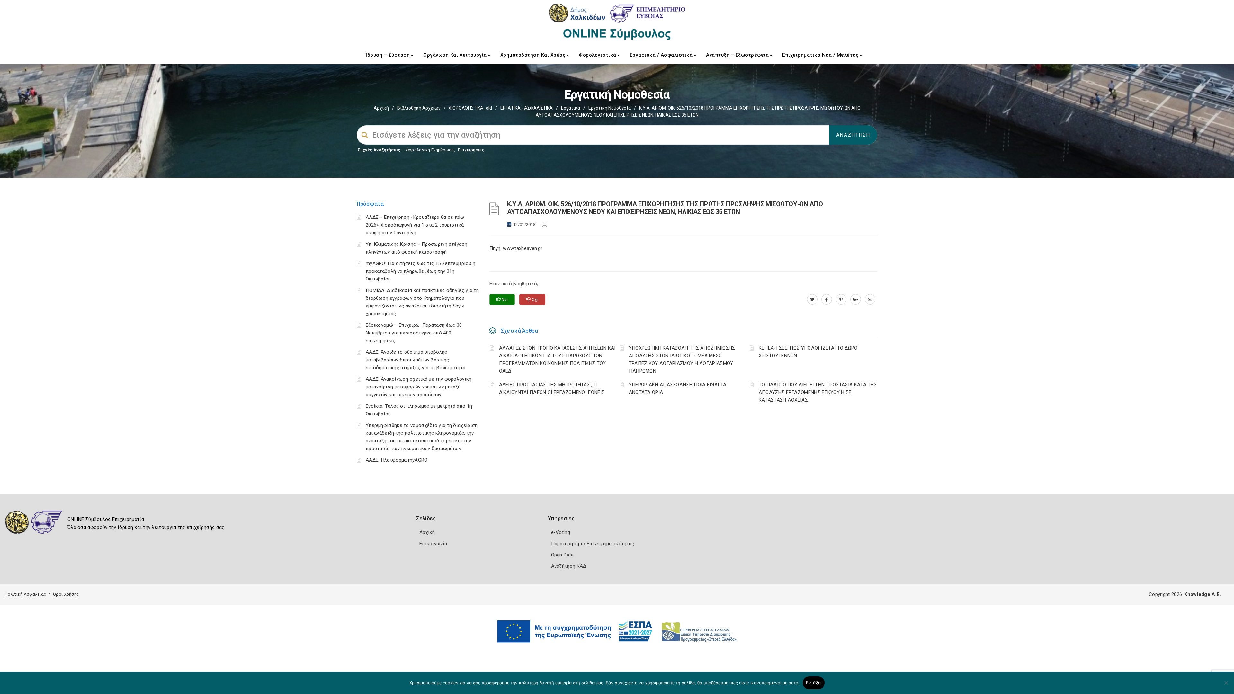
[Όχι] (1226, 686)
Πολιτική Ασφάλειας (25, 594)
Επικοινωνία (433, 544)
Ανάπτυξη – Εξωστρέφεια (738, 55)
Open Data (562, 555)
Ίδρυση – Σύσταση (388, 55)
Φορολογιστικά (598, 55)
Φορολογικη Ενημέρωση (430, 149)
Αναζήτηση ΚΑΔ (568, 566)
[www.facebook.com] (826, 299)
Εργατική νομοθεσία (609, 108)
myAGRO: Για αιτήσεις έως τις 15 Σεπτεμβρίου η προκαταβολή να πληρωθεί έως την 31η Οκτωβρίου (421, 271)
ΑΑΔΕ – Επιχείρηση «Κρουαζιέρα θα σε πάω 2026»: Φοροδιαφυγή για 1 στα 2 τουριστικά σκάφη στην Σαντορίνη (415, 225)
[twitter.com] (812, 299)
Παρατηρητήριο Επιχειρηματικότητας (592, 544)
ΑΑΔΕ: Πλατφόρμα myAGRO (397, 460)
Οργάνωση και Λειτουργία (455, 55)
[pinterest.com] (841, 299)
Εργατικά (570, 108)
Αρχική (381, 108)
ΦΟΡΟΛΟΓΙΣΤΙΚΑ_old (470, 108)
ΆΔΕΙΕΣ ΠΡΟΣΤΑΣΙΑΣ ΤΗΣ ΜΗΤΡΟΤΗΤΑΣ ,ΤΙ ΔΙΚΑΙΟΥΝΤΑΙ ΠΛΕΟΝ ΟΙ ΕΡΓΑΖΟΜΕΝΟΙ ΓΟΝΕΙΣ (552, 388)
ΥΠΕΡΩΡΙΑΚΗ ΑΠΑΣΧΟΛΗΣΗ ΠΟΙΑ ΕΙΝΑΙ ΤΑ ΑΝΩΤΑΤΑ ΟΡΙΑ (678, 388)
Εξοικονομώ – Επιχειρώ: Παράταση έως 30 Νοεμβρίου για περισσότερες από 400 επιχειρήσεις (414, 332)
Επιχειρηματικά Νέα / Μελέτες (821, 55)
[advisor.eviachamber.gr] (870, 299)
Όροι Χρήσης (66, 594)
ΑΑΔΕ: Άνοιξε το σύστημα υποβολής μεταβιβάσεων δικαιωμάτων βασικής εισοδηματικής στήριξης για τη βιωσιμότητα (415, 359)
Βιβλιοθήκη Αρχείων (419, 108)
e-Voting (560, 532)
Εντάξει (814, 682)
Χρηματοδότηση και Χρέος (533, 55)
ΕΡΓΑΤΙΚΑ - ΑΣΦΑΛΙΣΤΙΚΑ (526, 108)
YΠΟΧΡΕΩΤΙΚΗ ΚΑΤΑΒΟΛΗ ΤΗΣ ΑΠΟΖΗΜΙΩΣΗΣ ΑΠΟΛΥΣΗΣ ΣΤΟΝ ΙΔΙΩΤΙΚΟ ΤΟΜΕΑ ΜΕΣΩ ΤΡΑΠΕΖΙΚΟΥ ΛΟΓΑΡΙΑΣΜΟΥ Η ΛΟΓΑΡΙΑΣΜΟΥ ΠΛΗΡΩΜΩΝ (682, 359)
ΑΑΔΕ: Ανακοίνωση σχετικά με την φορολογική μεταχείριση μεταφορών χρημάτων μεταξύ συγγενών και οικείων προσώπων (419, 386)
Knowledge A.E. (1202, 594)
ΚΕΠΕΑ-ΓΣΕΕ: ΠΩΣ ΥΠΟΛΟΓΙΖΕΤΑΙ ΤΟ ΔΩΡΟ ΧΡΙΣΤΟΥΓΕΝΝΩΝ (808, 352)
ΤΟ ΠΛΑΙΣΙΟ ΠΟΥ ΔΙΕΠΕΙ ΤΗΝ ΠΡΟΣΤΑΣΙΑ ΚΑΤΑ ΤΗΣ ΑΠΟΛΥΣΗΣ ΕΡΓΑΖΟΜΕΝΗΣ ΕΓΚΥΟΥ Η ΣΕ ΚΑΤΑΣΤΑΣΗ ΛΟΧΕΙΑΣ (818, 392)
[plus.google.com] (855, 299)
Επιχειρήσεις (471, 149)
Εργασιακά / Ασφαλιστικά (662, 55)
